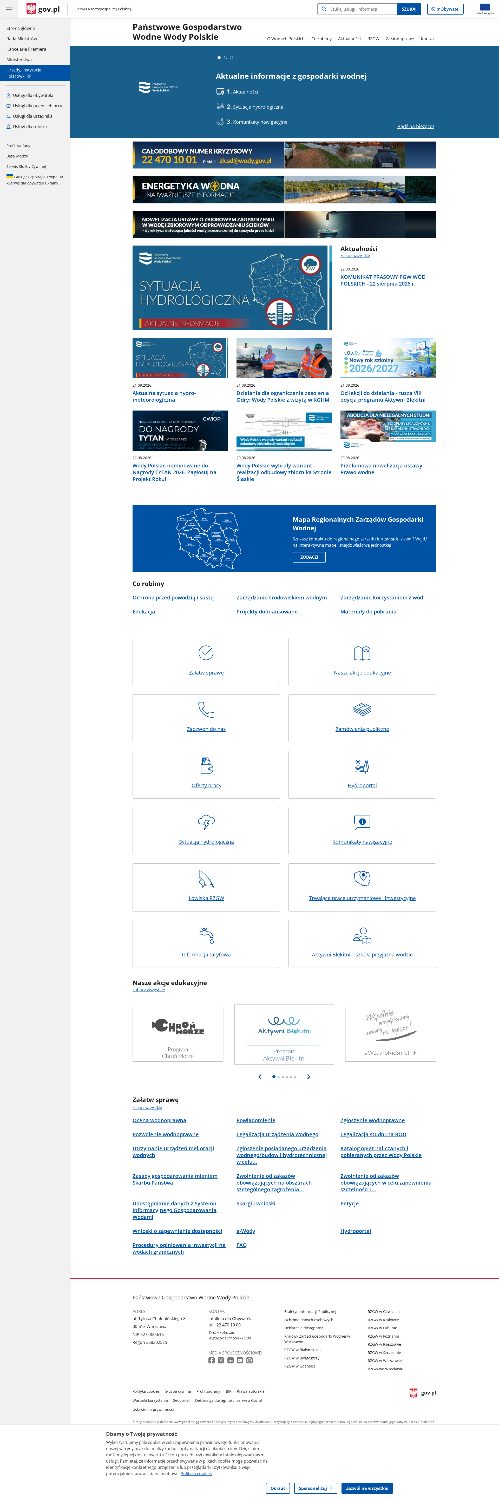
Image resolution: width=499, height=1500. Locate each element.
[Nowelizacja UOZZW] (284, 224)
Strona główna (26, 28)
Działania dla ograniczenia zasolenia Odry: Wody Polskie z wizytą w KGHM (283, 396)
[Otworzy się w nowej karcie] (212, 1360)
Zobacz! (309, 557)
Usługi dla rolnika (29, 126)
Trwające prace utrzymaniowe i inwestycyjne (362, 898)
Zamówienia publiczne (362, 728)
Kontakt (428, 39)
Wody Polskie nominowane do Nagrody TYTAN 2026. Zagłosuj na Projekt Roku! (174, 472)
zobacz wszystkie (355, 255)
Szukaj (409, 9)
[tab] (219, 58)
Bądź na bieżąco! (415, 126)
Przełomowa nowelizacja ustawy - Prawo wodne (382, 469)
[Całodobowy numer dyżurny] (284, 155)
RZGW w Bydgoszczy (301, 1358)
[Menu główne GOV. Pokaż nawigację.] (9, 9)
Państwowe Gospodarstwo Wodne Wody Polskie (187, 32)
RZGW (373, 39)
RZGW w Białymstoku (302, 1349)
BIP (228, 1391)
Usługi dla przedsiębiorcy (37, 106)
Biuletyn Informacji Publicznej (310, 1311)
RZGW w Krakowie (383, 1319)
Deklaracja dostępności (304, 1327)
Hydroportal (362, 785)
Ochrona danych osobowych (308, 1319)
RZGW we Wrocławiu (385, 1368)
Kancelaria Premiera (26, 49)
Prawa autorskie (251, 1391)
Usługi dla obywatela (32, 95)
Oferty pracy (206, 785)
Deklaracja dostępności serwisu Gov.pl (228, 1400)
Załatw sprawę (400, 39)
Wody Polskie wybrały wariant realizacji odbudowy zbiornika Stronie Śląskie (284, 472)
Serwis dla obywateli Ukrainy (34, 180)
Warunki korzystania (150, 1400)
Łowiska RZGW (206, 898)
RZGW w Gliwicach (384, 1311)
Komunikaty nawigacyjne (362, 841)
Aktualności (349, 39)
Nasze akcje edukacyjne (362, 672)
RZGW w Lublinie (382, 1327)
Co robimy (321, 39)
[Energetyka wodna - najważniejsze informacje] (284, 189)
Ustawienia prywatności (153, 1409)
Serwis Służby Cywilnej (26, 166)
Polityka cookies (146, 1391)
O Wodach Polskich (286, 39)
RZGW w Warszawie (385, 1360)
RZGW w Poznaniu (383, 1336)
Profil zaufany (18, 145)
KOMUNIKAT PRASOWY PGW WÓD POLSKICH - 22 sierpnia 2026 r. (383, 280)
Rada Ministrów (21, 39)
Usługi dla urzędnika (32, 116)
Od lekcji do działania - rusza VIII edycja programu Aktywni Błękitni (383, 396)
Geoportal (181, 1400)
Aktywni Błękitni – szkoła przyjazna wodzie (362, 954)
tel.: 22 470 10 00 (224, 1325)
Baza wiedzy (17, 156)
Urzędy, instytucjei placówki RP (23, 73)
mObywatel (447, 10)
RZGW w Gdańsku (299, 1366)
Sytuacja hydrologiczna (206, 841)
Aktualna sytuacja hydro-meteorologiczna (164, 396)
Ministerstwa (19, 59)
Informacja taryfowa (206, 954)
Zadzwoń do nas (206, 728)
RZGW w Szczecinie (384, 1352)
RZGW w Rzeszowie (384, 1344)
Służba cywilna (178, 1391)
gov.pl (428, 1399)
